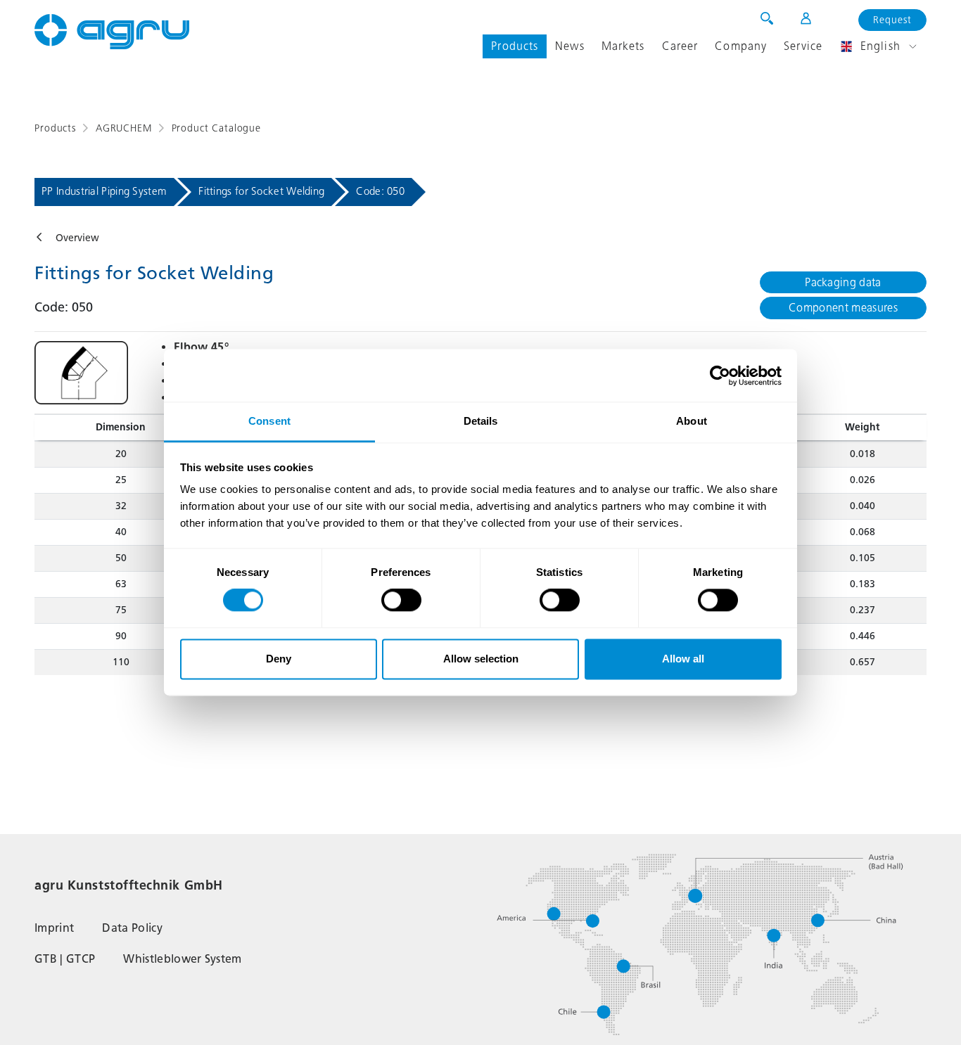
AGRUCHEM (124, 128)
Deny (278, 659)
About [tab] (691, 421)
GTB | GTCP (64, 959)
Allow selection (480, 659)
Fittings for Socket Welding (261, 191)
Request (892, 20)
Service (803, 46)
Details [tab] (481, 421)
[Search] (766, 18)
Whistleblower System (182, 959)
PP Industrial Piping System (104, 191)
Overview (77, 238)
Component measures (843, 307)
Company (741, 46)
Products (514, 46)
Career (680, 46)
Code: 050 (380, 191)
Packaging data (843, 282)
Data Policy (132, 928)
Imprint (54, 928)
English (880, 46)
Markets (623, 46)
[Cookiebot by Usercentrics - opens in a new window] (720, 375)
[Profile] (796, 18)
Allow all (683, 659)
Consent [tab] (269, 421)
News (569, 46)
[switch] (401, 600)
